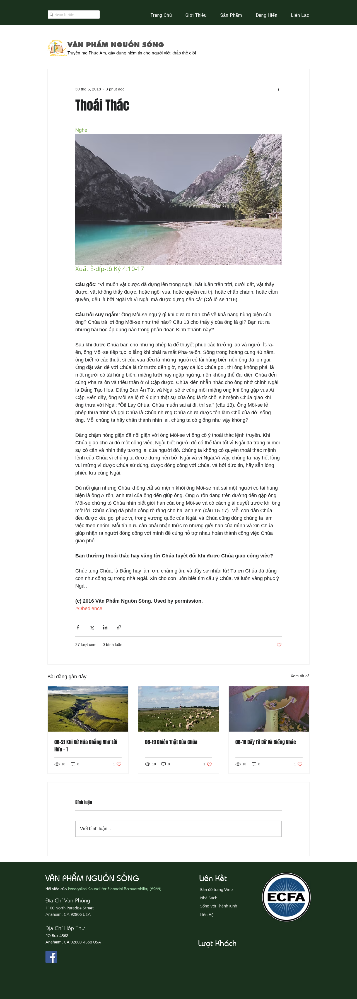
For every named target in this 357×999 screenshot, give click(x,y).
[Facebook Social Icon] (51, 957)
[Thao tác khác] (278, 89)
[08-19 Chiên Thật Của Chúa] (178, 709)
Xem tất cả (300, 676)
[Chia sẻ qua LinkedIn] (105, 627)
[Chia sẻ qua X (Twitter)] (91, 627)
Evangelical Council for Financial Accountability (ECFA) (114, 888)
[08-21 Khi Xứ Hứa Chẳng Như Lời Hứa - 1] (88, 709)
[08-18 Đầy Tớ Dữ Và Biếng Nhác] (269, 709)
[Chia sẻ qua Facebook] (78, 627)
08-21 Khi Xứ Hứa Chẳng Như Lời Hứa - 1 (85, 746)
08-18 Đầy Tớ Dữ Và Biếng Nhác (265, 742)
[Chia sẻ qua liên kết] (119, 627)
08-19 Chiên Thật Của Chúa (171, 742)
